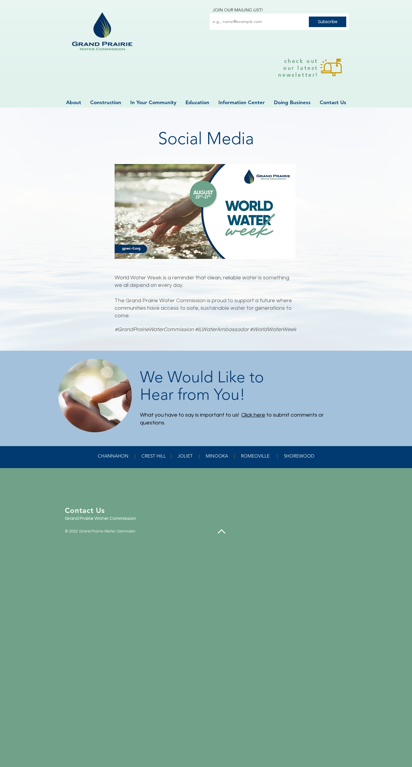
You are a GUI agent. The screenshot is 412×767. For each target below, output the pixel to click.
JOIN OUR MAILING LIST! (238, 10)
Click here (253, 415)
